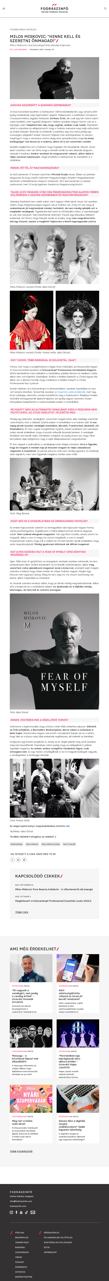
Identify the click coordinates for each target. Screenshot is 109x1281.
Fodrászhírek (17, 29)
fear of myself (69, 844)
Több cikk (21, 912)
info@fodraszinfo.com (21, 1201)
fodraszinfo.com (18, 1206)
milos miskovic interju (51, 844)
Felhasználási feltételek (58, 1237)
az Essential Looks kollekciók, (70, 392)
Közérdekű (21, 1267)
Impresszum (50, 1252)
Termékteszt (22, 1242)
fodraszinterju (16, 844)
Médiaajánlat (51, 1232)
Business (20, 1247)
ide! (68, 826)
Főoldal (19, 1232)
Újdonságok (22, 1252)
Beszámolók (22, 1237)
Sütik (47, 1247)
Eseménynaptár (23, 1277)
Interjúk (31, 29)
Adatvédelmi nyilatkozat (58, 1242)
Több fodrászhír (21, 1151)
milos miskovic (32, 844)
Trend (18, 1257)
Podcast (19, 1262)
